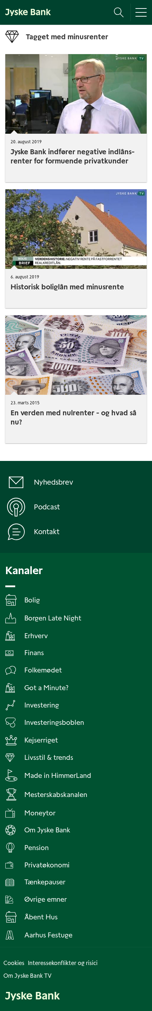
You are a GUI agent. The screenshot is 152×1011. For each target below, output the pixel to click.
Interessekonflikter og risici (63, 963)
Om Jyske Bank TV (28, 976)
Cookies (14, 963)
